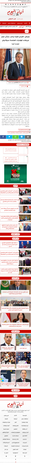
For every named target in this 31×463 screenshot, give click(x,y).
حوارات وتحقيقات (6, 422)
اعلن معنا (25, 452)
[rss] (13, 4)
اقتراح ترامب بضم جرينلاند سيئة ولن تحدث (18, 132)
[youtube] (20, 4)
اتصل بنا (6, 452)
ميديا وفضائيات (24, 425)
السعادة (6, 446)
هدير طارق (23, 86)
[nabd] (15, 4)
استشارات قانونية (15, 446)
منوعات (24, 449)
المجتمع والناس (15, 442)
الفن (16, 422)
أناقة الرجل (24, 436)
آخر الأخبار (15, 238)
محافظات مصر (11, 23)
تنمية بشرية (6, 429)
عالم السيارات (25, 446)
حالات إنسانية (15, 439)
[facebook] (25, 4)
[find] (10, 4)
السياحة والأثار (6, 442)
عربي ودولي (19, 23)
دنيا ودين (25, 439)
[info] (8, 4)
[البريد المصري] (15, 173)
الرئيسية (25, 415)
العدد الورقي (15, 234)
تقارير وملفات (15, 425)
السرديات (25, 442)
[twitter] (23, 4)
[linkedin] (18, 4)
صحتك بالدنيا (15, 436)
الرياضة (4, 23)
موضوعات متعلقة (23, 144)
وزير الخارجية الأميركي (23, 130)
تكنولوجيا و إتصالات (15, 432)
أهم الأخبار (15, 278)
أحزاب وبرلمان (25, 432)
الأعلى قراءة (15, 331)
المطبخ (6, 436)
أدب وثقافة (24, 429)
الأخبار (25, 23)
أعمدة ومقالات (6, 425)
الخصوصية (15, 452)
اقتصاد (6, 419)
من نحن (6, 449)
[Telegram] (22, 137)
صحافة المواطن (6, 439)
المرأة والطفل (5, 432)
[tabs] (6, 4)
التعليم (15, 429)
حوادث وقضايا (25, 422)
